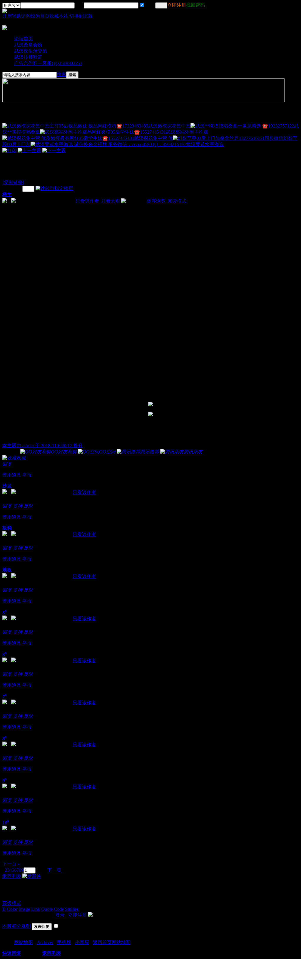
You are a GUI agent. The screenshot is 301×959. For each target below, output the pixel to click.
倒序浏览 (156, 201)
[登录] (161, 5)
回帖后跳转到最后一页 (82, 926)
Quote (47, 909)
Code (59, 909)
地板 (7, 569)
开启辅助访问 (16, 16)
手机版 (64, 942)
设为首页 (40, 16)
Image (24, 909)
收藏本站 (58, 16)
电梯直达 (11, 188)
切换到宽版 (81, 16)
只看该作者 (84, 492)
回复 (7, 464)
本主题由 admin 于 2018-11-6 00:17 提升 (42, 445)
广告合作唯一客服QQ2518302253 (48, 63)
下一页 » (11, 863)
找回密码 (195, 5)
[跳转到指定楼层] (54, 188)
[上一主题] (29, 150)
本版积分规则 (16, 926)
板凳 (7, 527)
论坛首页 (23, 38)
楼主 (7, 194)
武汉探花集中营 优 (153, 138)
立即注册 (176, 5)
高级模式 (11, 903)
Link (35, 909)
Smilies (71, 909)
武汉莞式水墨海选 (205, 144)
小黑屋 (82, 942)
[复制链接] (13, 182)
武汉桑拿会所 (28, 44)
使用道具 (11, 474)
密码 (79, 5)
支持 (18, 506)
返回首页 (102, 942)
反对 (28, 506)
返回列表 (11, 876)
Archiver (45, 942)
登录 (60, 915)
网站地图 (23, 942)
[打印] (9, 150)
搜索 (61, 74)
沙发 (7, 485)
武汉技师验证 (28, 57)
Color (12, 909)
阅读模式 (177, 201)
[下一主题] (54, 150)
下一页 (54, 870)
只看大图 (110, 201)
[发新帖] (31, 876)
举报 (27, 474)
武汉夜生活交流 (30, 50)
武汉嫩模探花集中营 (169, 125)
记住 (149, 5)
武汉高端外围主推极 (187, 132)
